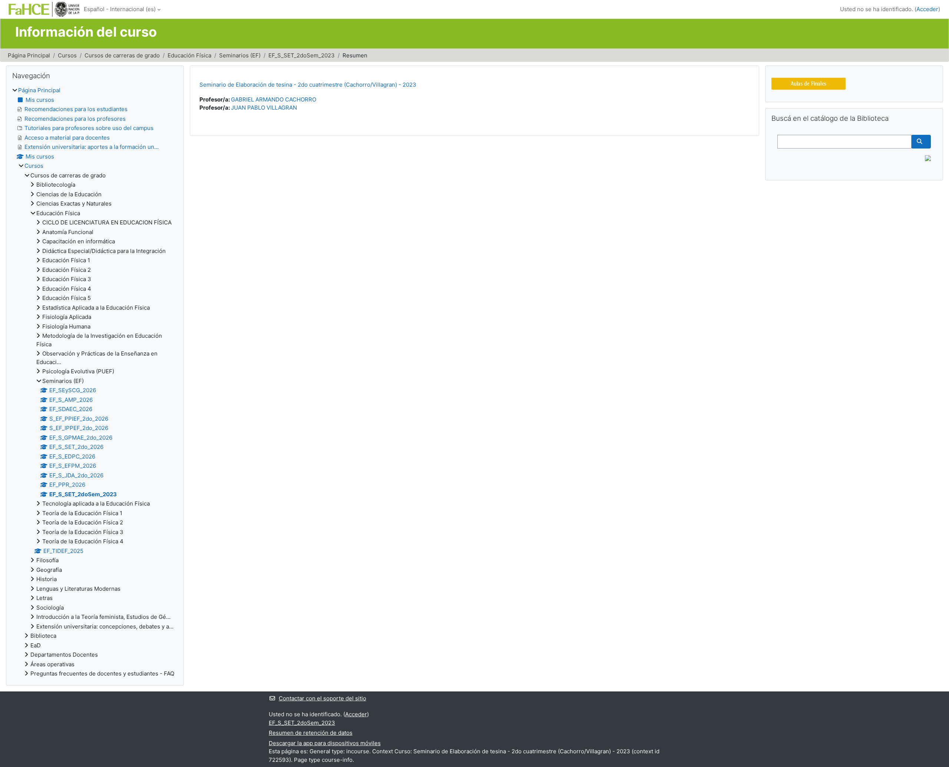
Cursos (67, 55)
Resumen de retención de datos (311, 732)
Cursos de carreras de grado (122, 55)
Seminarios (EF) (240, 55)
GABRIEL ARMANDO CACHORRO (273, 99)
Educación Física (189, 55)
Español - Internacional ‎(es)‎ (120, 9)
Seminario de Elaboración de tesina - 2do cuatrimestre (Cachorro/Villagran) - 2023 (307, 84)
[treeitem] (95, 382)
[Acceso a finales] (808, 83)
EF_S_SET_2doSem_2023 (301, 55)
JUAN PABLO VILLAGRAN (264, 107)
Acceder (927, 9)
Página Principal (29, 55)
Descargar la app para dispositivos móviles (325, 743)
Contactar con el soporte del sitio (322, 698)
